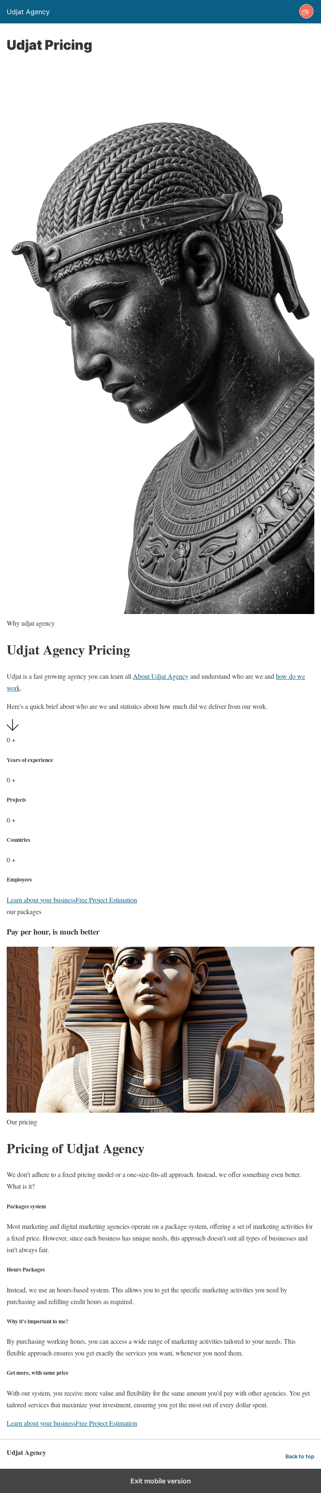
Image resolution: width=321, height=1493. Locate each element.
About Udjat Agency (161, 676)
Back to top (299, 1456)
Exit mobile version (160, 1481)
